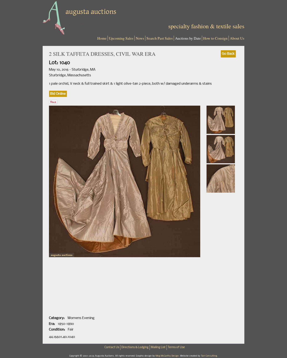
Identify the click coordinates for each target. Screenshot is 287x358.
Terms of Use (176, 347)
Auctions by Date (188, 38)
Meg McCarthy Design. (167, 356)
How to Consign (215, 38)
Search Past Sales (159, 38)
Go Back (228, 54)
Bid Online (58, 94)
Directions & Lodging (135, 347)
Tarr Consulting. (209, 356)
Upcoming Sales (121, 38)
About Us (237, 38)
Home (102, 38)
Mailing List (158, 347)
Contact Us (111, 347)
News (140, 38)
